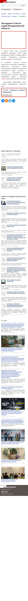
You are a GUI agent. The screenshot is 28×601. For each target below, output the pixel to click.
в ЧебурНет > (22, 16)
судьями (3, 78)
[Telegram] (10, 100)
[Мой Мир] (13, 100)
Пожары (14, 16)
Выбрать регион (4, 492)
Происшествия (5, 16)
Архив (10, 13)
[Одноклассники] (6, 100)
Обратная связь (4, 491)
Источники (16, 13)
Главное (3, 13)
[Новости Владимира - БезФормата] (8, 1)
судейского (10, 59)
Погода (23, 13)
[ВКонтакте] (3, 100)
